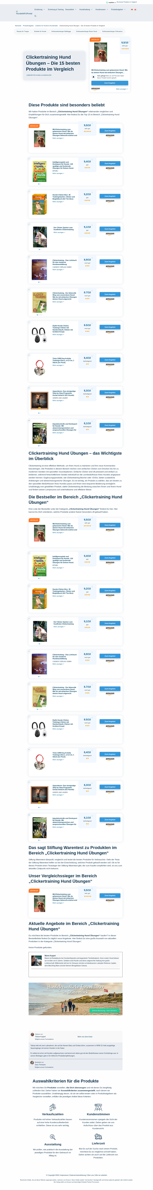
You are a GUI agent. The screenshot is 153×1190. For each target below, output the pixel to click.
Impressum (64, 1175)
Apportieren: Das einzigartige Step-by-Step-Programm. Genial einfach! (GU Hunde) (64, 393)
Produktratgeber (117, 9)
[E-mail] (32, 972)
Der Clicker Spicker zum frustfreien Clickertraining (64, 228)
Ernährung (38, 9)
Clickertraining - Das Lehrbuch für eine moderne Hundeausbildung (65, 262)
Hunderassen (101, 9)
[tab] (40, 184)
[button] (35, 16)
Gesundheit (69, 9)
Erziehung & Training (56, 9)
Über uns (90, 1175)
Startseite (18, 25)
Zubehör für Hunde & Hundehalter (46, 25)
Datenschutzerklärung (78, 1175)
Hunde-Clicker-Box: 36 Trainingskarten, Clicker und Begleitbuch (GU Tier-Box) (64, 197)
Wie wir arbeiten (101, 1175)
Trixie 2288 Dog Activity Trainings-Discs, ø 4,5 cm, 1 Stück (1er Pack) (63, 360)
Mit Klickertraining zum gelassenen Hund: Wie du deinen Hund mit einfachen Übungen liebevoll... (109, 71)
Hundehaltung (84, 9)
